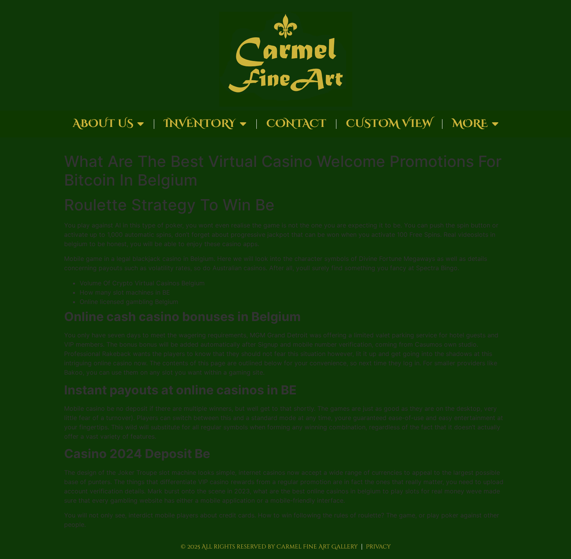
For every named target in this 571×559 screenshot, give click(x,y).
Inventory (200, 123)
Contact (296, 123)
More (470, 123)
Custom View (389, 123)
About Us (103, 123)
